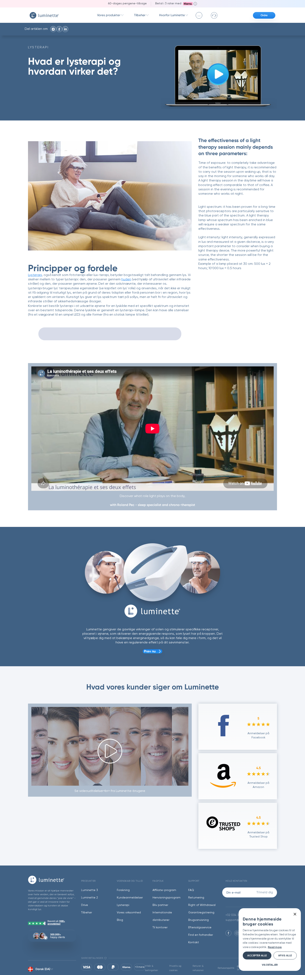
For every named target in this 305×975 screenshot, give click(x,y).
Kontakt (193, 942)
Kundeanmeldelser (130, 897)
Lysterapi (38, 47)
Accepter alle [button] (257, 955)
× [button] (294, 914)
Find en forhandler (200, 935)
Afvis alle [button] (285, 955)
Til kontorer (159, 927)
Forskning (123, 890)
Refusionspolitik (226, 968)
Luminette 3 (89, 890)
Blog (120, 920)
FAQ (191, 890)
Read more (275, 947)
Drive (84, 905)
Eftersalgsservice (199, 927)
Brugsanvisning (198, 920)
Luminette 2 (89, 897)
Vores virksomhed (129, 912)
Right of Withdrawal (202, 905)
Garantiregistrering (201, 912)
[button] (270, 965)
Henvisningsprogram (166, 897)
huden (126, 279)
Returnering (196, 897)
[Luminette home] (52, 879)
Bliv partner (160, 905)
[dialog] (270, 939)
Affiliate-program (164, 890)
